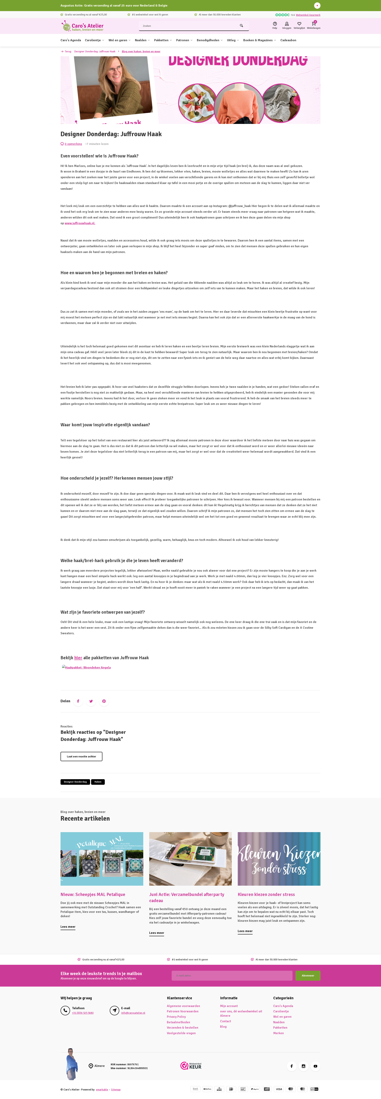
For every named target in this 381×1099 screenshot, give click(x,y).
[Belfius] (207, 1089)
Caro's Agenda (71, 40)
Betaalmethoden (178, 1022)
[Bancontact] (243, 1089)
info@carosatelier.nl (133, 1013)
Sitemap (116, 1089)
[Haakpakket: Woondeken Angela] (86, 670)
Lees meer (68, 927)
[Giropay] (314, 1089)
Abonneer (308, 975)
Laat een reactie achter (81, 756)
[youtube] (315, 1066)
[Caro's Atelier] (84, 26)
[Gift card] (267, 1089)
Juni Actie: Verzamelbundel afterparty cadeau (186, 898)
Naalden (140, 40)
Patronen (182, 40)
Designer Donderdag (75, 781)
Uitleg (231, 40)
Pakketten (161, 40)
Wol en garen (118, 40)
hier (78, 658)
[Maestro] (291, 1089)
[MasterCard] (303, 1089)
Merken (278, 1033)
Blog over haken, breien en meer (141, 51)
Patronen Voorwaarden (182, 1011)
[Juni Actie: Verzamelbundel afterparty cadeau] (190, 859)
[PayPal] (255, 1089)
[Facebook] (78, 701)
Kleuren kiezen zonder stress (266, 894)
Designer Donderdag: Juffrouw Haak (94, 51)
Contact (225, 1021)
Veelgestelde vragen (181, 1033)
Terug (68, 51)
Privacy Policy (176, 1017)
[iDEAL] (231, 1089)
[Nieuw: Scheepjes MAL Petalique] (102, 859)
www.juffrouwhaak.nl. (80, 223)
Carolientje (93, 40)
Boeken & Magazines (258, 40)
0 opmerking (73, 144)
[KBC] (219, 1089)
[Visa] (279, 1089)
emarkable (102, 1089)
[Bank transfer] (195, 1089)
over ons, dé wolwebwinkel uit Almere (241, 1013)
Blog (223, 1027)
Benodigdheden (208, 40)
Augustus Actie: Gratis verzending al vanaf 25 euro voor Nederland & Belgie (114, 6)
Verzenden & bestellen (182, 1028)
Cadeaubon (288, 40)
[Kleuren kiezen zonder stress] (279, 859)
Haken (97, 781)
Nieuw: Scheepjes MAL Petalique (93, 894)
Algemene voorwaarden (183, 1006)
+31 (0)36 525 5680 (82, 1013)
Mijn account (229, 1006)
